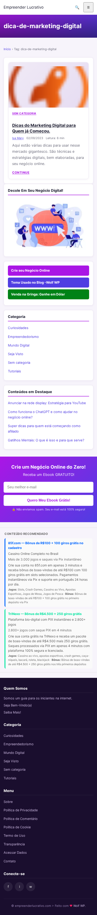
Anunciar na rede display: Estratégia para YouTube (47, 403)
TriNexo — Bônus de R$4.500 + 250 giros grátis (45, 614)
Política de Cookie (17, 827)
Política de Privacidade (21, 810)
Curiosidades (18, 328)
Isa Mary (18, 138)
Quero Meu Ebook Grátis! (48, 500)
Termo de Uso (14, 835)
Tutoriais (14, 371)
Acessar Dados (15, 852)
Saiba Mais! (12, 712)
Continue (20, 172)
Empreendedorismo (23, 337)
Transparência (14, 844)
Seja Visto (15, 354)
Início (7, 49)
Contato (10, 861)
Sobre (8, 802)
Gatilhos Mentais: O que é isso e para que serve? (46, 440)
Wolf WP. (79, 906)
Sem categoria (24, 113)
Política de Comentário (21, 819)
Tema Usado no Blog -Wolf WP (35, 282)
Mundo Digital (18, 345)
